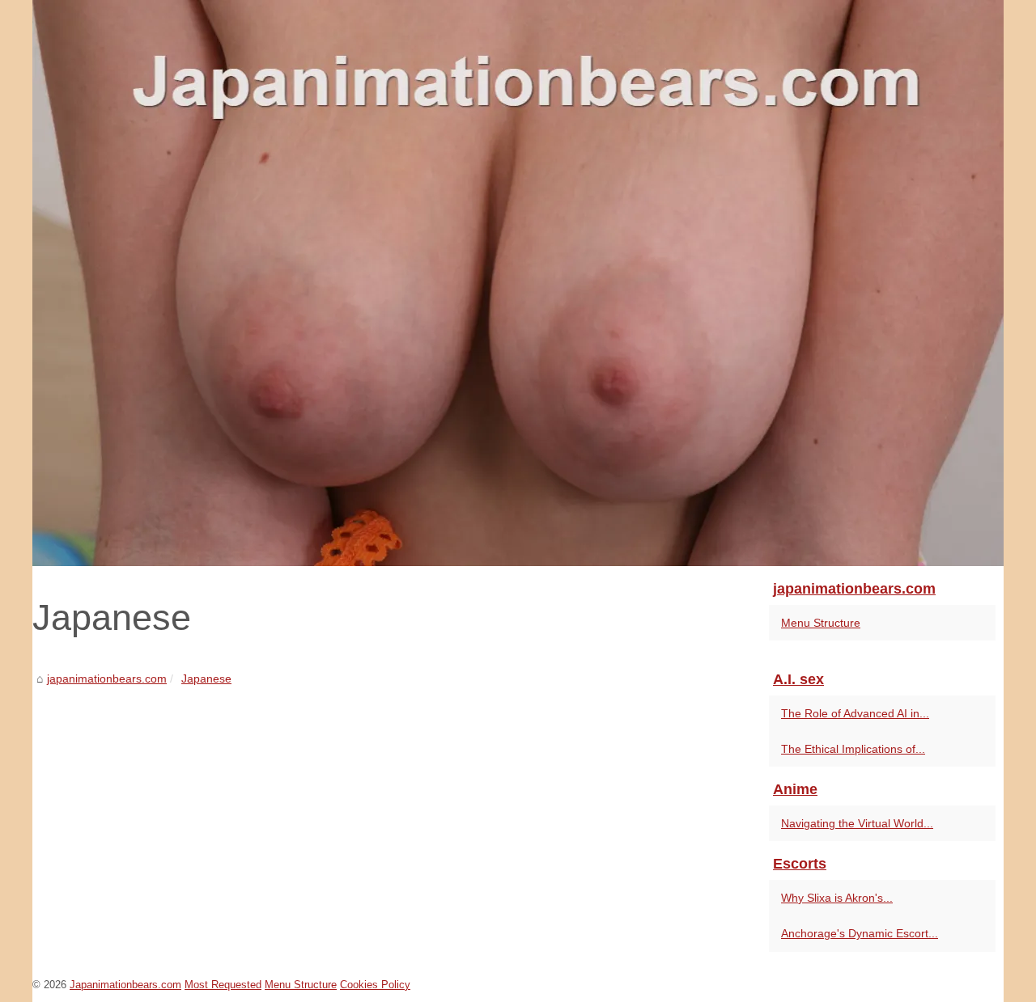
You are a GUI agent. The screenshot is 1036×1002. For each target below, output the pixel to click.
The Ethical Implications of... (853, 748)
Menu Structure (820, 622)
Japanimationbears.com (125, 985)
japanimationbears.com (107, 678)
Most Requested (223, 985)
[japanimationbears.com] (518, 283)
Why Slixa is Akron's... (837, 897)
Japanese (206, 678)
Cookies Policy (375, 985)
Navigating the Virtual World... (857, 823)
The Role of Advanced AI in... (855, 713)
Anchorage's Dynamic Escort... (859, 933)
